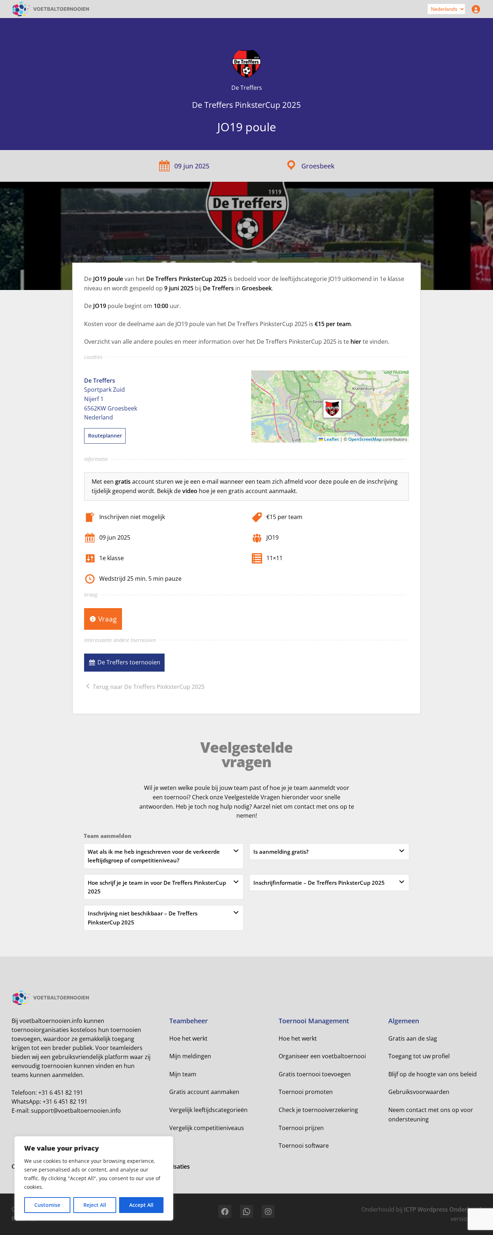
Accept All (141, 1204)
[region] (93, 1178)
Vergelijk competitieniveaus (206, 1128)
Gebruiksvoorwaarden (418, 1092)
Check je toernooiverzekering (318, 1110)
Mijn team (182, 1074)
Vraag (107, 619)
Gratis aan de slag (412, 1038)
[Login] (474, 9)
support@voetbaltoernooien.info (76, 1111)
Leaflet (331, 439)
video (189, 491)
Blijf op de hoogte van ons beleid (432, 1074)
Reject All (94, 1204)
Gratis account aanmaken (204, 1092)
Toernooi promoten (306, 1092)
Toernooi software (304, 1146)
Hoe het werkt (188, 1038)
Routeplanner (105, 435)
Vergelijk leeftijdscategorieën (208, 1110)
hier (355, 342)
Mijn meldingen (190, 1056)
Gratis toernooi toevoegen (315, 1074)
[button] (332, 408)
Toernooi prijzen (301, 1128)
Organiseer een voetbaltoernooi (322, 1056)
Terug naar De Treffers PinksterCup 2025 (148, 687)
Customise (47, 1204)
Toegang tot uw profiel (419, 1056)
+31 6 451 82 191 (60, 1092)
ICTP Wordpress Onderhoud (442, 1209)
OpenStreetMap (364, 439)
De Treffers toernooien (128, 662)
